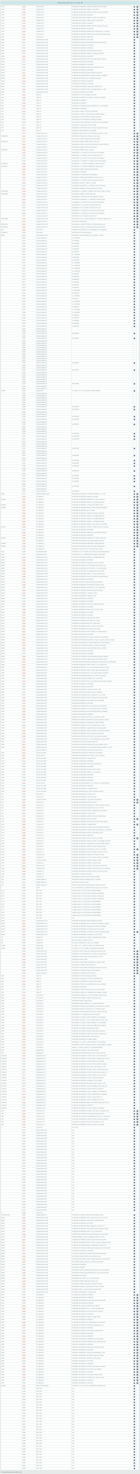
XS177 (24, 138)
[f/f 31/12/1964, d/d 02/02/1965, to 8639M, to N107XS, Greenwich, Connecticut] (134, 26)
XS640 (24, 857)
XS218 (24, 191)
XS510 (24, 628)
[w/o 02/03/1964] (134, 249)
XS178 (24, 141)
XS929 (24, 1358)
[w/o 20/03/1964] (134, 324)
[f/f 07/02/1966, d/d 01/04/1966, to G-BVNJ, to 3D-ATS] (134, 802)
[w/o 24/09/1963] (134, 315)
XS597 (24, 802)
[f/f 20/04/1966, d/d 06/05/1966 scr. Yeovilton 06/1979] (134, 1292)
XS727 (24, 1014)
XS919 (24, 1330)
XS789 (24, 1110)
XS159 (24, 94)
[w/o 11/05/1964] (134, 481)
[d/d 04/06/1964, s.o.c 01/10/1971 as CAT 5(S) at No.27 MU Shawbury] (134, 211)
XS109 (24, 31)
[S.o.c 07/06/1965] (134, 263)
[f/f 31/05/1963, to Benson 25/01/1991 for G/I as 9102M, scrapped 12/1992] (134, 235)
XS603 (24, 818)
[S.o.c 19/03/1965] (134, 266)
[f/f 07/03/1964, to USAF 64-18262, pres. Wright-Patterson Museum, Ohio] (134, 951)
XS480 (24, 560)
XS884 (24, 1278)
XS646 (24, 874)
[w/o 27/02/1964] (134, 241)
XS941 (24, 1385)
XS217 (24, 188)
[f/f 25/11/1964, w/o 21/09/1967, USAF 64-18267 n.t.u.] (134, 965)
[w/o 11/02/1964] (134, 419)
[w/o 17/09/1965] (134, 260)
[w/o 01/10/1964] (134, 384)
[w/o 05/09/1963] (134, 471)
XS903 (24, 1322)
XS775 (24, 1083)
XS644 (24, 868)
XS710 (24, 997)
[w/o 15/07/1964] (134, 370)
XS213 (24, 177)
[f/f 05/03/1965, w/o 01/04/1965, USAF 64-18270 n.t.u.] (134, 973)
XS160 (24, 97)
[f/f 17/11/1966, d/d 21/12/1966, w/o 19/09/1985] (134, 1336)
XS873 (24, 1248)
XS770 (24, 1069)
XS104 (24, 17)
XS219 (24, 194)
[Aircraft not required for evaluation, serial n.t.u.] (134, 940)
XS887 (24, 1286)
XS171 (24, 127)
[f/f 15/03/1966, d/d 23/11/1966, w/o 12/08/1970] (134, 1295)
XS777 (24, 1088)
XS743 (24, 1053)
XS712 (24, 1003)
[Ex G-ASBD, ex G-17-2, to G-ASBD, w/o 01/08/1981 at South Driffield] (134, 948)
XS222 (24, 202)
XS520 (24, 656)
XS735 (24, 1036)
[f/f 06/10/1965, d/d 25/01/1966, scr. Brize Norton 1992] (134, 797)
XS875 (24, 1253)
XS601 (24, 813)
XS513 (24, 637)
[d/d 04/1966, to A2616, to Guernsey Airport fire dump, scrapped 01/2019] (134, 1289)
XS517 (24, 648)
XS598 (24, 805)
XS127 (24, 72)
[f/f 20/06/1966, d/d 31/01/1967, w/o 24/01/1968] (134, 1314)
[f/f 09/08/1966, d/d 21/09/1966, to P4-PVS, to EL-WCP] (134, 819)
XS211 (23, 171)
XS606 (24, 827)
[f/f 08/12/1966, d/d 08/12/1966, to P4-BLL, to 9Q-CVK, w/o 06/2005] (134, 838)
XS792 (24, 1119)
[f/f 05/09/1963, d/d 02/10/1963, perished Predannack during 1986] (134, 73)
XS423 (24, 515)
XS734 (24, 1033)
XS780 (24, 1097)
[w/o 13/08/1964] (134, 460)
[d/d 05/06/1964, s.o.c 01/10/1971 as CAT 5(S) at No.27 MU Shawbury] (134, 213)
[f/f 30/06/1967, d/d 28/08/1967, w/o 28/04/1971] (134, 1383)
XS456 (24, 538)
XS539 (24, 700)
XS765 (24, 1055)
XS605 (24, 824)
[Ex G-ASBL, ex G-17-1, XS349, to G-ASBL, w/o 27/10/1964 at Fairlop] (134, 946)
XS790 (24, 1113)
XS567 (24, 733)
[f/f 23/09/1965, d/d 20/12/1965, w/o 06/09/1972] (134, 535)
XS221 (24, 199)
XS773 (24, 1077)
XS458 (24, 543)
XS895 (24, 1300)
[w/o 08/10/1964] (134, 456)
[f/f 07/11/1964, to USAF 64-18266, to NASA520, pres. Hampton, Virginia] (134, 962)
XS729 (24, 1019)
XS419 (24, 504)
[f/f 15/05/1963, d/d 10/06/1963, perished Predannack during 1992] (134, 51)
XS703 (24, 984)
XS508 (24, 623)
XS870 (24, 1239)
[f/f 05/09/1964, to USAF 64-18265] (134, 959)
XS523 (24, 664)
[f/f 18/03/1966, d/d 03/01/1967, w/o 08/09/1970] (134, 1298)
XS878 (24, 1261)
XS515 (24, 642)
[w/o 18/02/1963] (134, 479)
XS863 (24, 1220)
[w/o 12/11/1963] (134, 252)
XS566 (24, 730)
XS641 (24, 860)
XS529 (24, 672)
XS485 (24, 573)
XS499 (24, 612)
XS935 (24, 1374)
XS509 (24, 626)
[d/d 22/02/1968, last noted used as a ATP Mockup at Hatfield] (134, 877)
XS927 (24, 1352)
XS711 (23, 1000)
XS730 (24, 1022)
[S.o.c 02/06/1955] (134, 313)
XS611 (23, 840)
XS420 (24, 507)
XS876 (24, 1256)
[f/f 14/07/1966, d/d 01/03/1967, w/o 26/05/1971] (134, 1320)
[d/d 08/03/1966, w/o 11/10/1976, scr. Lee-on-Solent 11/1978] (134, 1278)
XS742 (24, 1050)
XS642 (24, 863)
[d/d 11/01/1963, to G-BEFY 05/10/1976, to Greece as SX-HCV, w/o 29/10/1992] (134, 122)
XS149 (24, 78)
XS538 (24, 697)
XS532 (24, 681)
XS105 (24, 20)
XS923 (24, 1341)
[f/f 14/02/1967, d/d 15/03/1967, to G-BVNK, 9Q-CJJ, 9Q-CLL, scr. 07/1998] (134, 849)
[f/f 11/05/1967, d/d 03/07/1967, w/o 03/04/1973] (134, 1372)
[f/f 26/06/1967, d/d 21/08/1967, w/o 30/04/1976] (134, 1380)
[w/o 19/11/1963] (134, 246)
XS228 (24, 218)
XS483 (24, 568)
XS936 (24, 1377)
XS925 (24, 1347)
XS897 (24, 1305)
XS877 (24, 1259)
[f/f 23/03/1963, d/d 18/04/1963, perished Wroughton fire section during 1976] (134, 43)
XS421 (24, 510)
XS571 (24, 744)
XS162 (24, 103)
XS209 (24, 166)
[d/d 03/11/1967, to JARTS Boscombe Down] (134, 874)
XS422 (24, 513)
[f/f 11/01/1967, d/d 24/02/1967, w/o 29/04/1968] (134, 1344)
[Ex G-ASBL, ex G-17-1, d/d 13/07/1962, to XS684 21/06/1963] (134, 391)
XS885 (24, 1281)
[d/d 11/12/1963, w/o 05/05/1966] (134, 987)
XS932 (24, 1366)
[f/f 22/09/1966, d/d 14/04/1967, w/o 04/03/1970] (134, 1328)
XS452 (24, 526)
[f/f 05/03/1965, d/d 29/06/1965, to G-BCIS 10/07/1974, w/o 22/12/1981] (134, 1061)
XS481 (24, 562)
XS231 (24, 227)
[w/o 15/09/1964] (134, 363)
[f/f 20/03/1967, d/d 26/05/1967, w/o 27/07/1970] (134, 1361)
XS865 (24, 1225)
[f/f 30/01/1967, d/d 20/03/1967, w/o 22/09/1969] (134, 1350)
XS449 (24, 518)
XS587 (24, 783)
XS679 (24, 934)
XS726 (24, 1011)
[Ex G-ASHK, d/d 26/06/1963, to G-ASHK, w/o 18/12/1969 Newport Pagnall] (134, 937)
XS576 (24, 752)
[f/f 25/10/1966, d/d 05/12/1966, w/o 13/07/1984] (134, 1333)
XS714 (24, 1008)
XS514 (24, 639)
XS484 (24, 571)
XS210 (24, 169)
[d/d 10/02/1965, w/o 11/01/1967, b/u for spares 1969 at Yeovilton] (134, 982)
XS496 (24, 604)
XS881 (24, 1270)
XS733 (24, 1031)
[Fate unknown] (134, 299)
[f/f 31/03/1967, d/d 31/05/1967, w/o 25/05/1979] (134, 1364)
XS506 (24, 617)
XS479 (24, 557)
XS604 (24, 821)
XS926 (24, 1349)
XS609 (24, 835)
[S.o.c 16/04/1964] (134, 238)
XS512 (24, 634)
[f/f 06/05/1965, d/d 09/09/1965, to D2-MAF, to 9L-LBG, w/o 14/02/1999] (134, 1125)
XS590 (24, 791)
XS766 (24, 1058)
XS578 (24, 758)
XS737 (24, 1042)
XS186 (24, 163)
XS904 (24, 1325)
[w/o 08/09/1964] (134, 279)
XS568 (24, 736)
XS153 (24, 89)
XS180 (24, 147)
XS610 (24, 838)
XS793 (24, 1121)
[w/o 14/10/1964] (134, 436)
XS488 (24, 582)
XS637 (24, 849)
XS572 (24, 747)
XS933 (24, 1369)
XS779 (24, 1094)
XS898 (24, 1308)
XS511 (23, 631)
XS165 (24, 111)
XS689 (24, 953)
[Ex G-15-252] (134, 1127)
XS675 (24, 923)
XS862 (24, 1217)
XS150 (24, 81)
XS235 (24, 229)
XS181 (24, 149)
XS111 (23, 37)
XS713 (24, 1006)
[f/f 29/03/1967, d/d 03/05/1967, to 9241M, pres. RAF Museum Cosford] (134, 855)
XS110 (23, 34)
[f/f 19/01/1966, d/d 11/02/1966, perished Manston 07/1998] (134, 1028)
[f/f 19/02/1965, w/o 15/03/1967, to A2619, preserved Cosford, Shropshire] (134, 970)
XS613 (24, 846)
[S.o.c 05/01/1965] (134, 290)
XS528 (24, 670)
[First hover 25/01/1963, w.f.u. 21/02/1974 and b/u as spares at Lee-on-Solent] (134, 888)
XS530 (24, 675)
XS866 (24, 1228)
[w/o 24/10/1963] (134, 244)
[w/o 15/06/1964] (134, 282)
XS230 (24, 224)
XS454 (24, 532)
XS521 (24, 659)
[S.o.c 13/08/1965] (134, 255)
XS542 (24, 708)
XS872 (24, 1245)
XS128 (24, 75)
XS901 (24, 1316)
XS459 (24, 546)
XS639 (24, 854)
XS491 (24, 590)
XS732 (24, 1028)
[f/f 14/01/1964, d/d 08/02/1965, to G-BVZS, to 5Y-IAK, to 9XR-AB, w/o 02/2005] (134, 1119)
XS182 (24, 152)
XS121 (24, 56)
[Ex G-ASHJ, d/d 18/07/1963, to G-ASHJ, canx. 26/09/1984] (134, 943)
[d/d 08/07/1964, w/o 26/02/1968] (134, 222)
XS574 (24, 750)
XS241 (24, 235)
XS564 (24, 725)
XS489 (24, 584)
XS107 (24, 25)
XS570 (24, 741)
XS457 (24, 540)
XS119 (23, 50)
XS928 (24, 1355)
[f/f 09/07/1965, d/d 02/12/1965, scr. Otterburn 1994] (134, 794)
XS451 (24, 524)
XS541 (24, 706)
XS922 (24, 1338)
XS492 (24, 593)
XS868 (24, 1234)
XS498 (24, 609)
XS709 (24, 995)
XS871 (24, 1242)
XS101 (24, 9)
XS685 (24, 948)
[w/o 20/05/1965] (134, 288)
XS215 (24, 182)
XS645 (24, 871)
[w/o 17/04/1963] (134, 318)
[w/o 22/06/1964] (134, 285)
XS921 (24, 1336)
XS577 (24, 755)
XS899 (24, 1311)
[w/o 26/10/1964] (134, 407)
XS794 (24, 1124)
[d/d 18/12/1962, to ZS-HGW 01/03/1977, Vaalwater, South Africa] (134, 117)
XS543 (24, 711)
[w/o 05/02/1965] (134, 257)
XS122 (24, 59)
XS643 (24, 865)
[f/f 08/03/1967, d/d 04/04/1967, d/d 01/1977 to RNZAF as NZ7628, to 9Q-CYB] (134, 852)
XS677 (24, 929)
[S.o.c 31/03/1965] (134, 304)
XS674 (24, 920)
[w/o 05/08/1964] (134, 333)
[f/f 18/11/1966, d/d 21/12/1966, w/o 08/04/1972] (134, 836)
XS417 (24, 499)
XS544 (24, 714)
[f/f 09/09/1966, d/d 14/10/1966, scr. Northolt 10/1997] (134, 825)
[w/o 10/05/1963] (134, 491)
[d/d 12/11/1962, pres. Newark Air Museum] (134, 233)
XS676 (24, 926)
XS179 (24, 144)
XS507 (24, 620)
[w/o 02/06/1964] (134, 277)
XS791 (24, 1116)
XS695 (24, 970)
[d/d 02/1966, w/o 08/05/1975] (134, 1267)
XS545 (24, 717)
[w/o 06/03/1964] (134, 274)
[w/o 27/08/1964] (134, 321)
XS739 (24, 1047)
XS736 (24, 1039)
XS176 (24, 136)
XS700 (24, 975)
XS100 (24, 6)
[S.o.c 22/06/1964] (134, 296)
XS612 (24, 843)
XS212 (24, 174)
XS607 (24, 829)
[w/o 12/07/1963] (134, 486)
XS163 (24, 105)
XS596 (24, 799)
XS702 (24, 981)
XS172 (24, 130)
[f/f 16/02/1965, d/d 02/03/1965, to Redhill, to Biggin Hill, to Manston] (134, 921)
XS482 (24, 565)
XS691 (24, 959)
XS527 (24, 667)
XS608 (24, 832)
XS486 (24, 576)
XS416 (24, 496)
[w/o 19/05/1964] (134, 466)
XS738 (24, 1044)
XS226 (24, 213)
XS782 (24, 1102)
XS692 (24, 962)
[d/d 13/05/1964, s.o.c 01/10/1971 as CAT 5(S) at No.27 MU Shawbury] (134, 202)
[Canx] (134, 918)
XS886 (24, 1283)
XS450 (24, 521)
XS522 (24, 661)
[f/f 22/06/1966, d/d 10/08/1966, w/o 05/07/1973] (134, 1105)
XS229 (24, 221)
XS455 (24, 535)
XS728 (24, 1017)
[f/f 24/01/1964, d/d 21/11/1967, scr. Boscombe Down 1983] (134, 1050)
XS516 (24, 645)
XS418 (24, 502)
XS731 (24, 1025)
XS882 (24, 1272)
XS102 (24, 12)
